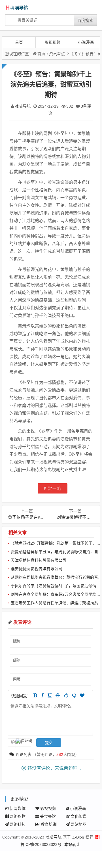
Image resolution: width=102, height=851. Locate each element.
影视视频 (52, 42)
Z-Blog (78, 837)
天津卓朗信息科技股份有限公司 (38, 560)
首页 (19, 42)
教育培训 (49, 824)
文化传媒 (78, 816)
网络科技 (18, 824)
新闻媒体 (18, 808)
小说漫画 (86, 42)
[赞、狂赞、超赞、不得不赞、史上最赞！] (82, 695)
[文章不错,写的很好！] (66, 695)
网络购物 (18, 816)
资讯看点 (57, 53)
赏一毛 (54, 488)
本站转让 (72, 844)
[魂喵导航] (23, 7)
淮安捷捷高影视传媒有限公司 (36, 568)
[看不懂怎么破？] (74, 695)
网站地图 (78, 824)
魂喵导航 (23, 106)
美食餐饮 (48, 816)
